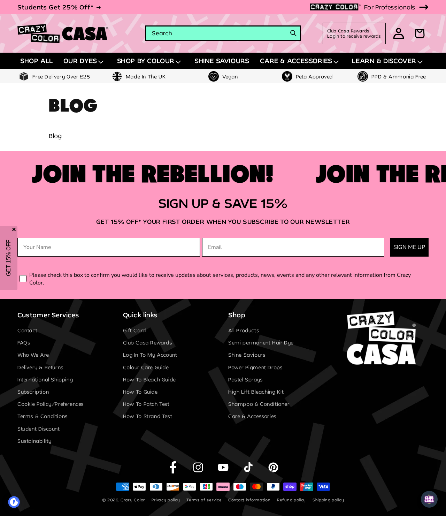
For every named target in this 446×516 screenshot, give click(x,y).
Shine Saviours (247, 355)
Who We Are (33, 355)
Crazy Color (133, 500)
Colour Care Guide (146, 367)
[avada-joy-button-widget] (429, 499)
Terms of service (204, 500)
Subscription (33, 392)
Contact (27, 330)
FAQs (23, 343)
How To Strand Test (147, 416)
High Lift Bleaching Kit (256, 392)
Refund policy (291, 500)
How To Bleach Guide (149, 379)
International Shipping (45, 379)
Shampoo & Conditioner (259, 404)
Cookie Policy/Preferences (50, 404)
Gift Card (134, 330)
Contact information (249, 500)
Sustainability (34, 441)
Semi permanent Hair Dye (261, 343)
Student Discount (38, 429)
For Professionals (390, 6)
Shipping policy (328, 500)
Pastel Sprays (245, 379)
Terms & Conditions (42, 416)
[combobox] (223, 33)
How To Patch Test (146, 404)
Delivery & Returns (40, 367)
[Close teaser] (13, 229)
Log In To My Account (150, 355)
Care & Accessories (252, 416)
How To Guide (140, 392)
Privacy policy (166, 500)
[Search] (293, 33)
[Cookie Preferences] (13, 502)
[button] (85, 61)
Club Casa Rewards (147, 343)
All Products (243, 330)
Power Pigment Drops (255, 367)
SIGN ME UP (409, 247)
